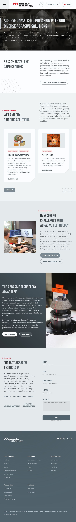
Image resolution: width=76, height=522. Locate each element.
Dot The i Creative (61, 511)
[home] (23, 4)
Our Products (31, 492)
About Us (6, 463)
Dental (30, 467)
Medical (30, 470)
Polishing (54, 463)
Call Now (26, 334)
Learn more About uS (52, 261)
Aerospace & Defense (34, 460)
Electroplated (8, 492)
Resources (31, 488)
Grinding (54, 467)
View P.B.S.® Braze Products (54, 82)
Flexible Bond (8, 495)
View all (9, 190)
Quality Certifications (10, 470)
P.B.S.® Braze (7, 488)
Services (6, 460)
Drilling (53, 470)
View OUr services (50, 255)
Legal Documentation (10, 514)
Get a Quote (53, 4)
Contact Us (7, 477)
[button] (4, 4)
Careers (6, 467)
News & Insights (8, 474)
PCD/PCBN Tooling (9, 499)
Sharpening (54, 460)
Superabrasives (32, 463)
